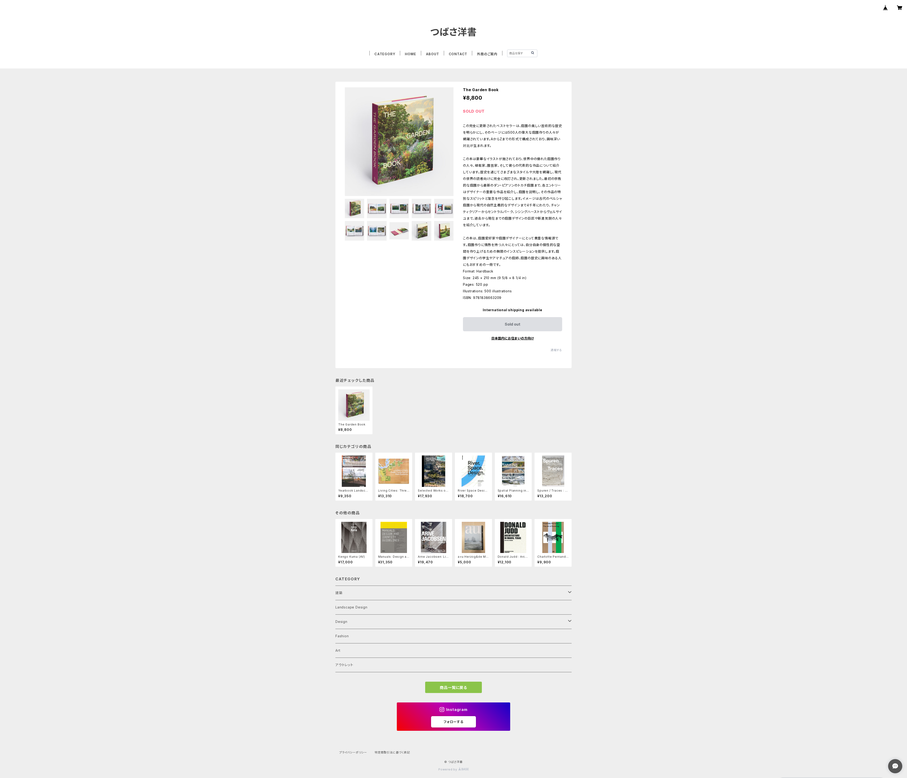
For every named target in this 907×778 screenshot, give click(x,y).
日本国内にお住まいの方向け (512, 338)
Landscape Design (351, 607)
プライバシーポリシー (353, 752)
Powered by (448, 769)
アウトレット (344, 665)
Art (337, 650)
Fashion (342, 636)
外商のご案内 (487, 54)
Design (341, 622)
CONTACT (458, 54)
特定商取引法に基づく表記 (392, 752)
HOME (410, 54)
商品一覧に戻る (453, 687)
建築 (338, 593)
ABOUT (432, 54)
